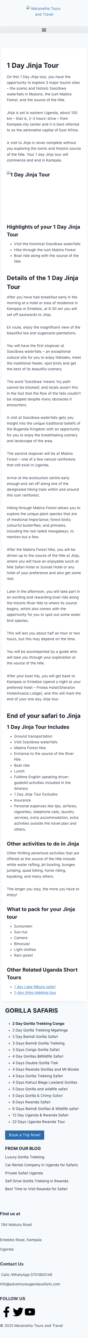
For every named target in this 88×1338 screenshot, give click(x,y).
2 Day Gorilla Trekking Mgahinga (40, 1030)
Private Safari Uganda (24, 1173)
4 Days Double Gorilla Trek (35, 1063)
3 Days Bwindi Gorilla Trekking (38, 1043)
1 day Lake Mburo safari (35, 987)
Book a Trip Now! (24, 1135)
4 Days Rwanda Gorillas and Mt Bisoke (45, 1069)
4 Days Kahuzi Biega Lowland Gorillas (44, 1082)
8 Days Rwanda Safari (31, 1102)
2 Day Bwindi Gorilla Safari (35, 1036)
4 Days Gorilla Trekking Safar (37, 1076)
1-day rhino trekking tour (35, 992)
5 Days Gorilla (24, 1096)
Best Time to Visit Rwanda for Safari (36, 1189)
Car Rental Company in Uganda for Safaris (41, 1165)
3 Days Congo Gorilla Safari (36, 1050)
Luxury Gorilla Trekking (24, 1157)
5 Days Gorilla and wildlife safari (40, 1089)
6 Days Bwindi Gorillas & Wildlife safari (45, 1109)
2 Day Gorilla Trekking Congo (38, 1023)
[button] (44, 29)
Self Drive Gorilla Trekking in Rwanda (36, 1181)
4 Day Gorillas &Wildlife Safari (37, 1056)
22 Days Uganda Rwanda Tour (38, 1122)
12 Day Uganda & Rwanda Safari (40, 1115)
